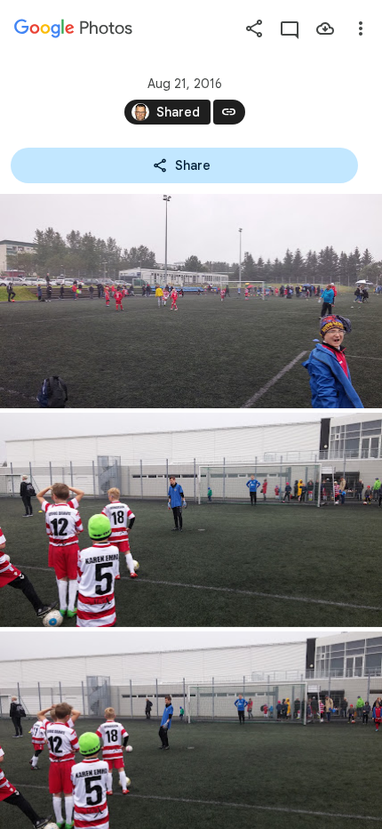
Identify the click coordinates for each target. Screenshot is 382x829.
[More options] (360, 28)
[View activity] (289, 28)
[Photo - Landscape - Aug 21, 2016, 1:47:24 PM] (191, 301)
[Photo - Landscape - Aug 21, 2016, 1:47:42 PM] (191, 520)
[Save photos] (325, 28)
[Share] (254, 28)
